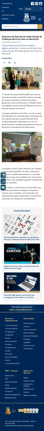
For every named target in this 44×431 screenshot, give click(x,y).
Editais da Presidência (30, 336)
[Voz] (3, 181)
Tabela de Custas (10, 398)
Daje (6, 379)
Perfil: (21, 9)
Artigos (25, 378)
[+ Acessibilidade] (3, 187)
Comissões (8, 354)
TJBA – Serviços (11, 371)
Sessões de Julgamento (12, 395)
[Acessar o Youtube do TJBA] (40, 3)
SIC (3, 11)
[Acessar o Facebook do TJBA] (32, 3)
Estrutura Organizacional (11, 319)
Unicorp (7, 338)
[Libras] (3, 175)
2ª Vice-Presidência (11, 329)
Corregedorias (9, 332)
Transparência (7, 3)
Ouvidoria (5, 7)
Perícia (7, 385)
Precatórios (9, 391)
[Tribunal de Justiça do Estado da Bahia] (29, 17)
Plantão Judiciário (11, 388)
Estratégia (26, 339)
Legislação (26, 342)
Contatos (26, 326)
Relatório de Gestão (30, 395)
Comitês (7, 351)
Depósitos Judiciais (11, 382)
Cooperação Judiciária (12, 363)
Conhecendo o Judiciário (28, 385)
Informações (28, 318)
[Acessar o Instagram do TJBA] (36, 3)
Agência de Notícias (28, 372)
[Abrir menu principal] (39, 19)
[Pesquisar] (39, 26)
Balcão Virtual (9, 376)
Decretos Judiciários (30, 330)
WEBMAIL (5, 19)
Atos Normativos (29, 323)
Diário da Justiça (28, 333)
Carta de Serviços (8, 15)
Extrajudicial (9, 335)
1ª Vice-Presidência (11, 325)
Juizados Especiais (11, 341)
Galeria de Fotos (28, 389)
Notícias (26, 392)
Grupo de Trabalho (11, 357)
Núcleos (7, 360)
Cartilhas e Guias (29, 381)
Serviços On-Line (29, 345)
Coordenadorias (10, 348)
